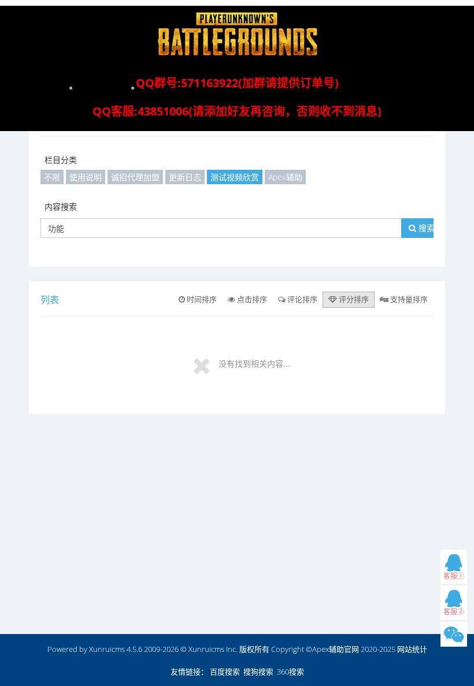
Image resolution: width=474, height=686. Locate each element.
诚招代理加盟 (135, 177)
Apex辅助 (285, 177)
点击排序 (251, 299)
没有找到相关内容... (254, 363)
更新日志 (185, 177)
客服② (453, 612)
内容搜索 (61, 206)
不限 (52, 177)
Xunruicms (107, 649)
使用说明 (85, 177)
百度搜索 (225, 671)
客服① (453, 576)
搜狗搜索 (258, 671)
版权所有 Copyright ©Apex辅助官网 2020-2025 (317, 649)
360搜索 (290, 671)
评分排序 (353, 299)
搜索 (425, 227)
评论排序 (301, 299)
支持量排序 (408, 299)
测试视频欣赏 (234, 177)
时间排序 (201, 299)
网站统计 (412, 649)
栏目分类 (61, 159)
